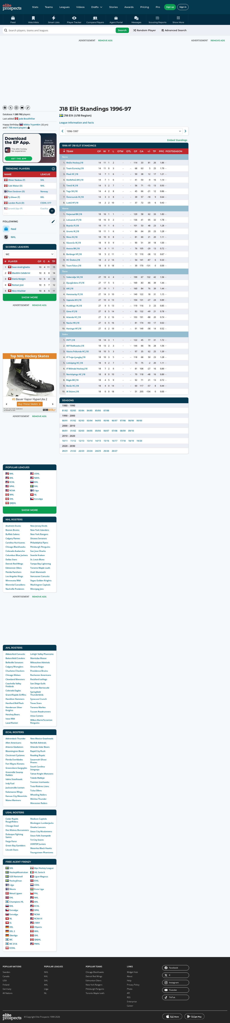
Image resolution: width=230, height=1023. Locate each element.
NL (35, 494)
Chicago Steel (12, 825)
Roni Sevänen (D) (16, 191)
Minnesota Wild (13, 580)
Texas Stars (36, 703)
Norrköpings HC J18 (75, 374)
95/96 (106, 420)
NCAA (12, 490)
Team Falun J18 (73, 265)
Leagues (64, 7)
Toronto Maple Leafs (40, 567)
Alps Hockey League (44, 868)
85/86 (98, 410)
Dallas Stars (11, 559)
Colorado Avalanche (15, 551)
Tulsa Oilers (36, 790)
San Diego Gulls (37, 683)
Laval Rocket (12, 722)
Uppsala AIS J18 (73, 300)
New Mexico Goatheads (41, 738)
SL (10, 922)
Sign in (182, 7)
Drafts (94, 7)
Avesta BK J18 (73, 248)
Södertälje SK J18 (74, 277)
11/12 (73, 440)
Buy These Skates (28, 404)
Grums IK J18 (72, 231)
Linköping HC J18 (74, 362)
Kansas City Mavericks (16, 796)
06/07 (106, 430)
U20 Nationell (16, 876)
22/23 (81, 450)
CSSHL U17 (45, 202)
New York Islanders (39, 530)
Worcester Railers (38, 803)
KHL (36, 482)
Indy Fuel (10, 783)
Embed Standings (177, 140)
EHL (11, 897)
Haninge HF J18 (73, 328)
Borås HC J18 (72, 385)
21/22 (73, 450)
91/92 (73, 420)
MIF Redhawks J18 (75, 345)
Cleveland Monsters (15, 679)
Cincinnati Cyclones (15, 755)
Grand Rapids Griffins (16, 694)
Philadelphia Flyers (39, 542)
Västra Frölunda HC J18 (77, 351)
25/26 (106, 450)
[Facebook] (5, 108)
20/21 (65, 450)
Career (130, 1005)
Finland (6, 984)
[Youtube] (22, 108)
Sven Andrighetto (21, 267)
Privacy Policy (133, 984)
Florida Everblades (14, 759)
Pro (158, 7)
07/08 (114, 430)
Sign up (170, 7)
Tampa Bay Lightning (40, 563)
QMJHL (12, 503)
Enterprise (132, 1001)
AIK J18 (69, 288)
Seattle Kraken (37, 555)
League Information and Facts (76, 123)
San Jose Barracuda (39, 687)
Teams (49, 7)
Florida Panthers (13, 572)
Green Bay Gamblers (15, 845)
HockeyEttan (15, 880)
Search (122, 30)
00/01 (65, 430)
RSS (128, 997)
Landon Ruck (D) (16, 202)
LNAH (37, 922)
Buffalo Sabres (13, 534)
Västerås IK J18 (73, 242)
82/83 (73, 410)
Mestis (12, 889)
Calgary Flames (13, 538)
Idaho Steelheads (14, 779)
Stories (113, 7)
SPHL (11, 486)
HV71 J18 (70, 340)
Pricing (144, 7)
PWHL (37, 943)
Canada (6, 976)
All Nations (7, 993)
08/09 (123, 430)
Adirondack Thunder (15, 738)
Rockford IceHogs (38, 679)
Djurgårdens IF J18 (75, 282)
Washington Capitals (40, 584)
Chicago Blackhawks (15, 546)
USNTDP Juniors (38, 844)
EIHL (36, 880)
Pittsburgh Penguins (40, 546)
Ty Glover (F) (14, 197)
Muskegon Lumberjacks (42, 823)
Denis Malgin (19, 278)
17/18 (123, 440)
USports (38, 927)
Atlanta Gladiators (14, 746)
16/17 (114, 440)
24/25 (98, 450)
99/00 (139, 420)
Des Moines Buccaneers (17, 830)
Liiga (36, 490)
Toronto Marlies (38, 707)
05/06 (98, 430)
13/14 (89, 440)
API (128, 993)
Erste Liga (39, 889)
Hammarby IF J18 (74, 294)
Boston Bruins (12, 530)
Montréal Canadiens (15, 584)
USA (5, 980)
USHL (37, 473)
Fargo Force (11, 841)
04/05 (89, 430)
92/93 (81, 420)
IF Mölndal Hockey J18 (76, 368)
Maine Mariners (13, 800)
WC (11, 939)
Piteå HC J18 (72, 174)
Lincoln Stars (12, 849)
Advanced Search (176, 30)
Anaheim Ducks (13, 525)
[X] (10, 108)
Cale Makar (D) (15, 185)
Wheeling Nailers (38, 794)
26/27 (114, 450)
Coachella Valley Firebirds (13, 685)
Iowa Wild (10, 718)
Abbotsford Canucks (15, 654)
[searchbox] (66, 30)
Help (129, 980)
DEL (42, 197)
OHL (11, 498)
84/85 (89, 410)
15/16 (106, 440)
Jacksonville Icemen (15, 787)
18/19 (131, 440)
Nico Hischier (19, 290)
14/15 (98, 440)
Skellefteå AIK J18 (74, 179)
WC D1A (13, 943)
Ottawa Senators (38, 538)
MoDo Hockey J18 (74, 162)
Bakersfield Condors (15, 658)
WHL (11, 494)
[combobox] (66, 30)
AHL (11, 477)
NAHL (37, 477)
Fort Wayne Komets (15, 763)
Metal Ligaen (15, 893)
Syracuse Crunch (38, 699)
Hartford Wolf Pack (15, 703)
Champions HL (16, 901)
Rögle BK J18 (72, 380)
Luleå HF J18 (72, 202)
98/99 (131, 420)
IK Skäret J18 (72, 391)
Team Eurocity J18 (75, 168)
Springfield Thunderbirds (36, 693)
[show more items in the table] (52, 211)
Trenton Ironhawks (39, 782)
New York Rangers (39, 534)
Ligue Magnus (41, 876)
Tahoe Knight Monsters (41, 773)
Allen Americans (13, 742)
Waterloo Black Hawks (41, 848)
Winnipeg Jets (37, 588)
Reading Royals (37, 755)
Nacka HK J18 (72, 322)
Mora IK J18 (71, 237)
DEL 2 (12, 931)
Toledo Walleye (37, 777)
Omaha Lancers (38, 827)
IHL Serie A (39, 872)
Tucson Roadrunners (40, 711)
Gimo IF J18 (71, 311)
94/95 (98, 420)
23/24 (89, 450)
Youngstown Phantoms (41, 852)
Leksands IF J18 (73, 219)
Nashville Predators (15, 588)
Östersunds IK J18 (75, 197)
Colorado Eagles (13, 690)
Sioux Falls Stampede (40, 835)
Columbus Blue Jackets (17, 555)
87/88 (106, 410)
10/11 (65, 440)
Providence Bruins (39, 670)
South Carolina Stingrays (37, 768)
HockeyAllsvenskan (18, 872)
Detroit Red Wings (14, 563)
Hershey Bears (13, 714)
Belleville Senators (14, 662)
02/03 (81, 430)
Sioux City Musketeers (41, 831)
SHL (42, 180)
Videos (80, 7)
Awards (129, 7)
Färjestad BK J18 (74, 214)
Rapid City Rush (37, 751)
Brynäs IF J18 (72, 225)
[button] (178, 19)
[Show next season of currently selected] (185, 131)
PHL (36, 893)
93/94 (89, 420)
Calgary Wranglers (14, 666)
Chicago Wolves (13, 675)
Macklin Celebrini (21, 272)
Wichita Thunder (38, 798)
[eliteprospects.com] (12, 7)
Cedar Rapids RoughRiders (12, 820)
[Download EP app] (30, 148)
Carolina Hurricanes (15, 542)
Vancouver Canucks (40, 576)
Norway (44, 191)
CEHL (36, 884)
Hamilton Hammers (15, 699)
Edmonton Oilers (14, 567)
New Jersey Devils (38, 525)
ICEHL (12, 948)
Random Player (146, 30)
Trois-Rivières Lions (39, 786)
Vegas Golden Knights (41, 580)
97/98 (123, 420)
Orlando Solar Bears (40, 746)
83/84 (81, 410)
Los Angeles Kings (14, 576)
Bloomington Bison (15, 751)
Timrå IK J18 (72, 185)
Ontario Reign (37, 666)
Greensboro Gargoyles (16, 768)
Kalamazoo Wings (14, 791)
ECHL (12, 482)
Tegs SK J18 (71, 191)
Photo (129, 988)
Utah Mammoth (38, 572)
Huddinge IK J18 (74, 305)
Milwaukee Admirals (40, 662)
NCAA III (38, 918)
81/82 (65, 410)
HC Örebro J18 (73, 259)
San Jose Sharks (38, 551)
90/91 (65, 420)
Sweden (6, 972)
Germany (7, 988)
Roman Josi (18, 284)
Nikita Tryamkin (31, 124)
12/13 (81, 440)
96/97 (114, 420)
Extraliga (38, 498)
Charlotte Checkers (15, 670)
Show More (30, 297)
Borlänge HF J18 (74, 254)
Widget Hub (132, 972)
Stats (35, 7)
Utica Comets (36, 715)
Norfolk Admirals (38, 742)
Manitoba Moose (38, 658)
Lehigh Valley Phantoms (42, 654)
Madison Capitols (38, 818)
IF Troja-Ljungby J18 (75, 357)
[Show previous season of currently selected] (62, 131)
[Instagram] (16, 108)
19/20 (139, 440)
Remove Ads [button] (218, 40)
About (129, 976)
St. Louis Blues (37, 559)
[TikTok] (28, 108)
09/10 (131, 430)
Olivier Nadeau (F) (16, 180)
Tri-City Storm (37, 839)
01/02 (73, 430)
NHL (42, 185)
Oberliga (13, 935)
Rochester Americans (40, 675)
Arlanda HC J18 (73, 317)
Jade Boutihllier (27, 118)
